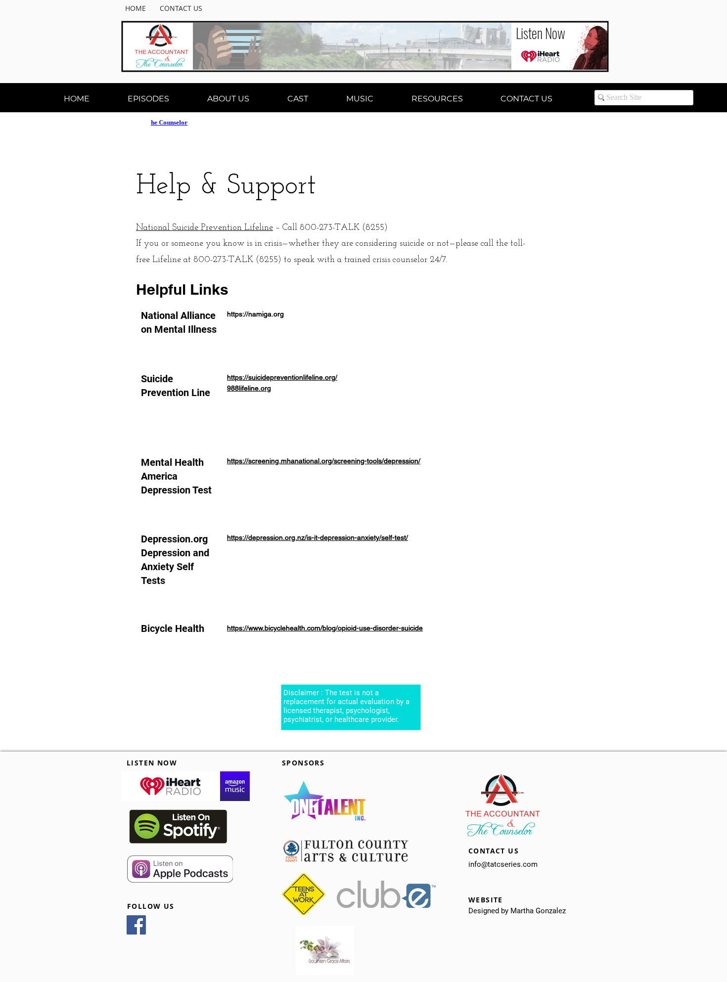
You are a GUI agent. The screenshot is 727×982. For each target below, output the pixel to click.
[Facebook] (136, 925)
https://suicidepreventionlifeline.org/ (282, 377)
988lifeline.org (249, 388)
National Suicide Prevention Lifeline (204, 227)
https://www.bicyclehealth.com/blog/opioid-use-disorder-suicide (325, 628)
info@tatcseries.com (503, 864)
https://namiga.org (255, 314)
